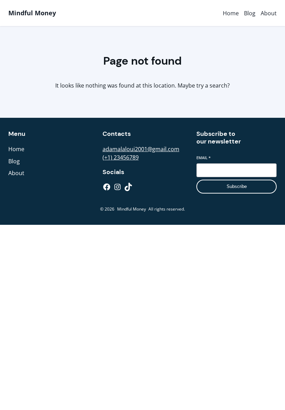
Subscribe (237, 186)
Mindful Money (32, 13)
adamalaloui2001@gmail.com (141, 149)
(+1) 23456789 (121, 157)
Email (203, 157)
